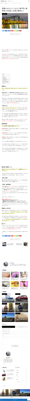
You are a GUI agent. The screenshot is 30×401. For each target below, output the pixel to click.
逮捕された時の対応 (5, 82)
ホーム (8, 397)
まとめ (4, 83)
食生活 (4, 303)
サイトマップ (16, 397)
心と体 (17, 303)
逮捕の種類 (4, 78)
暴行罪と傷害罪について (6, 79)
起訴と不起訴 (4, 80)
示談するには (4, 77)
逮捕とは (4, 76)
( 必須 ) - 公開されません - (6, 333)
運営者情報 (11, 397)
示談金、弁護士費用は (6, 81)
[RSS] (1, 399)
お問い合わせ (21, 397)
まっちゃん (8, 357)
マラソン (4, 313)
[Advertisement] (15, 42)
